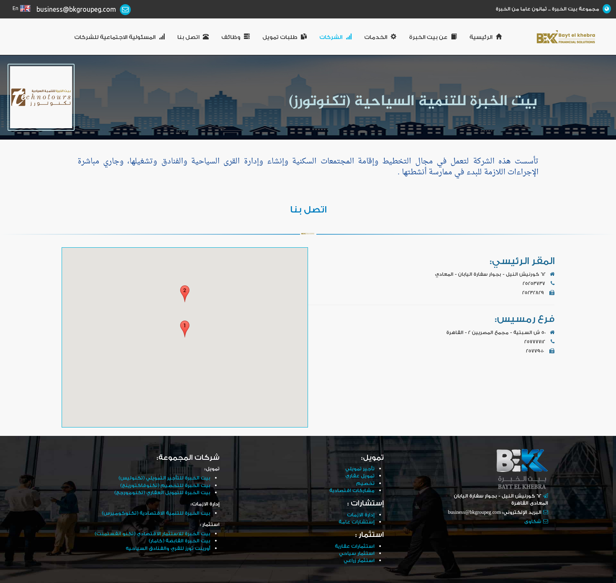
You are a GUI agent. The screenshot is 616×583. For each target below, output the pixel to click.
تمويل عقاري (360, 475)
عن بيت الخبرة (428, 37)
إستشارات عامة (357, 522)
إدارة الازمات (361, 514)
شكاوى (532, 521)
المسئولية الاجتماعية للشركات (114, 37)
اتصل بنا (188, 37)
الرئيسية (480, 37)
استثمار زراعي (359, 560)
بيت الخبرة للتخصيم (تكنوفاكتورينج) (165, 485)
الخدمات (375, 37)
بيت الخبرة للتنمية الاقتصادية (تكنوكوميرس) (156, 513)
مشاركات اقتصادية (352, 490)
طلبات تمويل (280, 37)
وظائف (231, 37)
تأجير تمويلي (360, 468)
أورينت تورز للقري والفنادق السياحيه (168, 548)
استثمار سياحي (357, 553)
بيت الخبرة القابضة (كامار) (179, 540)
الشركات (330, 37)
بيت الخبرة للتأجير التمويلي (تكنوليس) (164, 478)
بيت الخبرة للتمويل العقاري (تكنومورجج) (162, 492)
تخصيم (365, 483)
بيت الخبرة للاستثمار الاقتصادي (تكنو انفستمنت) (152, 533)
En (15, 8)
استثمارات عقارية (355, 546)
